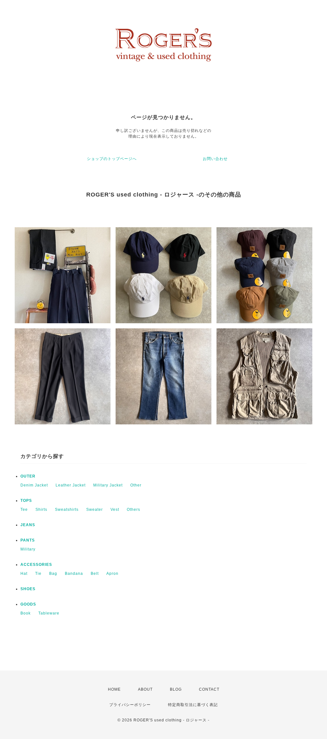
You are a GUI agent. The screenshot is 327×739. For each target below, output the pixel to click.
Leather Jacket (71, 485)
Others (133, 509)
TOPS (26, 500)
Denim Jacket (34, 485)
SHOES (27, 589)
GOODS (28, 604)
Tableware (48, 613)
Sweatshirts (67, 509)
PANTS (27, 540)
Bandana (74, 573)
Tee (24, 509)
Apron (112, 573)
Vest (114, 509)
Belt (95, 573)
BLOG (176, 689)
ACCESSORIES (36, 564)
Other (135, 485)
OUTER (27, 476)
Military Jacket (108, 485)
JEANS (27, 525)
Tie (38, 573)
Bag (53, 573)
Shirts (41, 509)
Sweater (94, 509)
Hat (23, 573)
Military (27, 549)
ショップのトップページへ (112, 159)
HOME (114, 689)
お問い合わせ (215, 159)
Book (25, 613)
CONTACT (209, 689)
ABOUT (145, 689)
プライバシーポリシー (130, 705)
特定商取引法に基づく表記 (193, 705)
